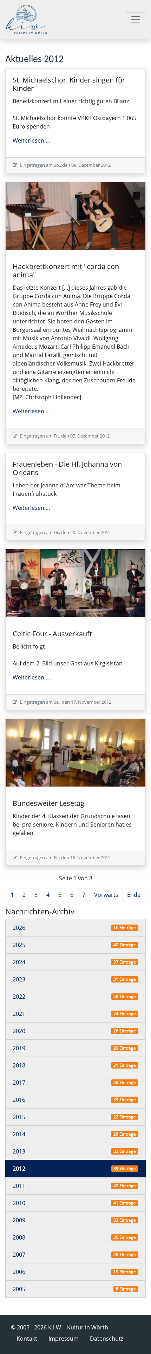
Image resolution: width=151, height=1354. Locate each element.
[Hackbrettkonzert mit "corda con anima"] (75, 215)
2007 (19, 1254)
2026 (19, 928)
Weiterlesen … (31, 140)
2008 (19, 1237)
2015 (19, 1117)
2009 (19, 1220)
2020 (19, 1031)
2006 (19, 1272)
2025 (19, 945)
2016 (19, 1100)
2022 (19, 996)
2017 (19, 1082)
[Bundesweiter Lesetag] (75, 752)
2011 (19, 1186)
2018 (19, 1065)
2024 (19, 962)
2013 (19, 1151)
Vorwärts (106, 895)
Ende (133, 895)
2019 (19, 1048)
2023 (19, 979)
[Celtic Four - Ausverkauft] (75, 582)
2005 (19, 1289)
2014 (19, 1134)
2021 (19, 1014)
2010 (19, 1203)
